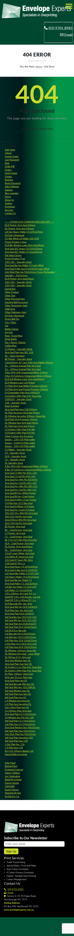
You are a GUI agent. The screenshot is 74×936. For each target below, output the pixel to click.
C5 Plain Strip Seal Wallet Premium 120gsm (26, 386)
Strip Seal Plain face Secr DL (18, 664)
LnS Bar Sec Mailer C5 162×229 (20, 587)
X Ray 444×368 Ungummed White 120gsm (26, 373)
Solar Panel (10, 763)
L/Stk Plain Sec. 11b (14, 744)
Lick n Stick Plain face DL (17, 708)
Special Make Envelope (16, 754)
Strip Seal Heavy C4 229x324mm (21, 567)
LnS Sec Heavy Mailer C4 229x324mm (24, 232)
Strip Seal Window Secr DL (18, 661)
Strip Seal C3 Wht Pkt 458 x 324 (21, 473)
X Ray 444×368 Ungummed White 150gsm (26, 466)
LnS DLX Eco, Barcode (15, 631)
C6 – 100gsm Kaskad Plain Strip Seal (23, 369)
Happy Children (12, 773)
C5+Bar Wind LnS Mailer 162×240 (22, 239)
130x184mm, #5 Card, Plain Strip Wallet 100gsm (29, 363)
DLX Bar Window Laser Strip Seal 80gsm (24, 245)
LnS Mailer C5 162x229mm (18, 590)
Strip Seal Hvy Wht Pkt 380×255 (21, 487)
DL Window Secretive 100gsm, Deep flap (25, 416)
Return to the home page (37, 129)
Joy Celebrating (12, 776)
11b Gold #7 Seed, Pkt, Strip (19, 560)
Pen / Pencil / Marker (15, 343)
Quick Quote (11, 173)
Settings (9, 190)
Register (9, 180)
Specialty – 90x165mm (16, 276)
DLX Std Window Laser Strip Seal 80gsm (24, 379)
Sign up (11, 851)
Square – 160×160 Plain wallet (20, 446)
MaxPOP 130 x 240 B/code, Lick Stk (22, 597)
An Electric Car (12, 797)
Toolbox (8, 203)
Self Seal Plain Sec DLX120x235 (20, 624)
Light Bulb (10, 786)
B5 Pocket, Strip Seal (15, 527)
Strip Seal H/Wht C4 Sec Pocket (20, 500)
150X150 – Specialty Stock (18, 399)
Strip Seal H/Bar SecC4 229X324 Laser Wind (27, 269)
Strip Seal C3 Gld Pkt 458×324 (20, 477)
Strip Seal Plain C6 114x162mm (20, 714)
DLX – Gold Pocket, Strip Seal (19, 544)
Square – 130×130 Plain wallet (20, 440)
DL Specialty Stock (14, 463)
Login (33, 931)
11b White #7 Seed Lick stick (19, 557)
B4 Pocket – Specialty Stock (18, 359)
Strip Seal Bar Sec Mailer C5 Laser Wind (24, 265)
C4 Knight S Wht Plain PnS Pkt (20, 433)
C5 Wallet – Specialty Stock (18, 450)
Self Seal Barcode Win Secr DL (19, 684)
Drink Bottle (11, 339)
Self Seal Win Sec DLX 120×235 (20, 620)
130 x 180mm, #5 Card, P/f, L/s (20, 594)
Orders (8, 170)
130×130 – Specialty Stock (18, 262)
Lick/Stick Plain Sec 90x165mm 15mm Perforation (30, 272)
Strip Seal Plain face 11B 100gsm (21, 410)
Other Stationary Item (15, 312)
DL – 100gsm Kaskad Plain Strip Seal (23, 366)
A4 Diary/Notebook (14, 235)
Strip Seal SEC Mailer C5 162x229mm (23, 252)
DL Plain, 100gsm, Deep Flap (19, 674)
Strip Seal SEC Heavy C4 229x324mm (24, 249)
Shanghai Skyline (13, 793)
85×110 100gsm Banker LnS (19, 751)
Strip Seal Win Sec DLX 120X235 (21, 607)
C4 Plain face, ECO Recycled (19, 503)
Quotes (8, 177)
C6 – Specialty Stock (15, 460)
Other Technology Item (16, 306)
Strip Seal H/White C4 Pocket (19, 507)
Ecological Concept (14, 770)
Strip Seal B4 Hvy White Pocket (20, 493)
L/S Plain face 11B (14, 748)
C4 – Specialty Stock (15, 453)
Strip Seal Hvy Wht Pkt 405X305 (21, 480)
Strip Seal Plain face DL (16, 681)
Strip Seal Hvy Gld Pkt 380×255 (21, 490)
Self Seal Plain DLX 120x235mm (21, 627)
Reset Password (12, 183)
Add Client (10, 150)
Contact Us (10, 213)
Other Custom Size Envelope (19, 436)
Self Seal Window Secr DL (17, 691)
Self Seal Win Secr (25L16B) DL (20, 687)
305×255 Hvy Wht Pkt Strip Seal (21, 513)
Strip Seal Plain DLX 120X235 (19, 614)
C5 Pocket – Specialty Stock (18, 349)
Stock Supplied (12, 406)
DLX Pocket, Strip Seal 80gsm (19, 279)
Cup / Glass (10, 323)
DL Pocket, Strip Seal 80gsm (19, 547)
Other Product (12, 292)
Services (9, 210)
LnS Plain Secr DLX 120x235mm (21, 641)
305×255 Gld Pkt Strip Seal (18, 517)
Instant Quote (11, 157)
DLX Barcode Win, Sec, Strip (18, 604)
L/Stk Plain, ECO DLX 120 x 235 (21, 644)
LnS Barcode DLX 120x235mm (20, 634)
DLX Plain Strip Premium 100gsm (21, 420)
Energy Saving (12, 783)
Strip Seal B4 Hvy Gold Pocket (19, 497)
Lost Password (12, 160)
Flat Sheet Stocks (13, 256)
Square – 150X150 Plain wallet (20, 443)
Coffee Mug (11, 346)
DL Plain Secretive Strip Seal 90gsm (22, 413)
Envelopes (10, 207)
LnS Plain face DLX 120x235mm (21, 647)
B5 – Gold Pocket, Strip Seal (18, 530)
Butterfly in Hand (13, 780)
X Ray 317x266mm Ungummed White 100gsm (28, 376)
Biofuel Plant (11, 766)
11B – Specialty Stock (15, 403)
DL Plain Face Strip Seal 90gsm (20, 426)
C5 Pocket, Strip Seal (15, 533)
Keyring (9, 332)
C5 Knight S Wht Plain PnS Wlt (20, 430)
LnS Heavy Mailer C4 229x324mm (22, 577)
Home (39, 66)
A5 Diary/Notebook (14, 316)
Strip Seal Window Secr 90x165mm (22, 728)
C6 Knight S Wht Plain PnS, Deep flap (23, 396)
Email (68, 35)
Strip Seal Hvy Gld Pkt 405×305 (21, 483)
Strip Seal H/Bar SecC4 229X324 (21, 570)
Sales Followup (12, 187)
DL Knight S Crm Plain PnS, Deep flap (23, 667)
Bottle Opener (12, 329)
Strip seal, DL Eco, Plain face (18, 677)
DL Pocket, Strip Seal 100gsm (19, 229)
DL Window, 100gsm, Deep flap (20, 651)
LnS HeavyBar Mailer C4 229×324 (22, 574)
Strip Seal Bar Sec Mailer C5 (18, 580)
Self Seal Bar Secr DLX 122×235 (21, 617)
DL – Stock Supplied (14, 356)
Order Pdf (10, 167)
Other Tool (10, 296)
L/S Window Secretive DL (17, 701)
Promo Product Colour (16, 242)
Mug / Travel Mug (13, 336)
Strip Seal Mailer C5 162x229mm (21, 584)
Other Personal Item (15, 299)
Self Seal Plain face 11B (16, 741)
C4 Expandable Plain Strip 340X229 (22, 393)
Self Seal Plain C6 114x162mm (20, 721)
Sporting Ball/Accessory (16, 302)
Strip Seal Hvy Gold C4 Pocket (20, 510)
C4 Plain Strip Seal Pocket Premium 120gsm (26, 389)
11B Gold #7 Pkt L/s (15, 564)
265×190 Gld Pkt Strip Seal (18, 523)
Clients (8, 153)
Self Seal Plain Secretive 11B (19, 738)
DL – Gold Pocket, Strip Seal (18, 550)
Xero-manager (12, 193)
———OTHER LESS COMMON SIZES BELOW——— (29, 222)
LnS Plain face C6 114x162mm (20, 724)
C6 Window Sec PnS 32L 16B (19, 718)
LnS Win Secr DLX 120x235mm (20, 637)
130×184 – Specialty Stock (18, 286)
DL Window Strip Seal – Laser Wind (22, 654)
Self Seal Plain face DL (15, 698)
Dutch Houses (12, 790)
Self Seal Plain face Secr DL (18, 694)
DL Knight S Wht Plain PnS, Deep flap (23, 671)
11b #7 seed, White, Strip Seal (19, 553)
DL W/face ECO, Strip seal (18, 657)
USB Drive (10, 309)
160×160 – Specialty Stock (18, 282)
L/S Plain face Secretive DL (18, 704)
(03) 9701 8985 (60, 28)
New (7, 163)
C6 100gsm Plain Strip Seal (18, 711)
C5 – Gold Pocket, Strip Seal (18, 537)
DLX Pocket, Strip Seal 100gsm (20, 225)
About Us (9, 200)
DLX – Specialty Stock (15, 456)
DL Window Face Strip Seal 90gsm (21, 423)
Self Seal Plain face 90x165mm (20, 731)
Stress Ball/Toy (12, 319)
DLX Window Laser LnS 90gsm (20, 383)
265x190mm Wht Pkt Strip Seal (20, 520)
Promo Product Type (15, 259)
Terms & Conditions (48, 931)
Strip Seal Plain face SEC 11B (19, 353)
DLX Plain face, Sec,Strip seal (19, 611)
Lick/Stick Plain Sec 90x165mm (20, 734)
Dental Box (10, 289)
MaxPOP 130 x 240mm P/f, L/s (20, 600)
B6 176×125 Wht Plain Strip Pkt (21, 540)
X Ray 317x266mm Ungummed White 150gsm (28, 470)
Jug (6, 326)
